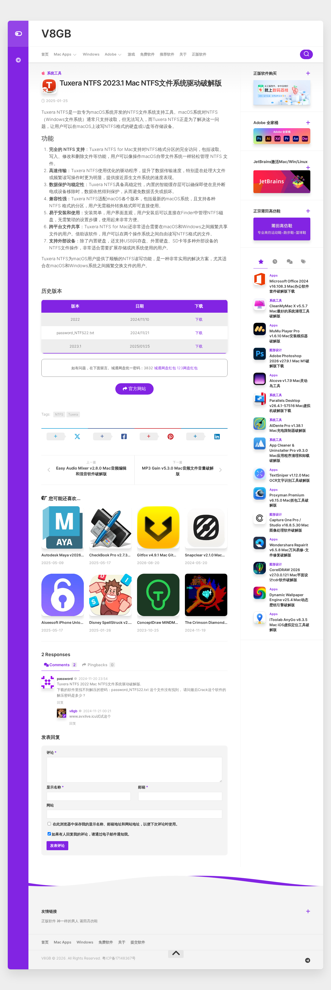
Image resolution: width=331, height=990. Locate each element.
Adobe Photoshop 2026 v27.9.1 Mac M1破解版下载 (289, 361)
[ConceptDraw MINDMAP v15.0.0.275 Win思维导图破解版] (158, 595)
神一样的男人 (68, 921)
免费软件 (147, 54)
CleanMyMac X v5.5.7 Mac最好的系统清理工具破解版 (289, 311)
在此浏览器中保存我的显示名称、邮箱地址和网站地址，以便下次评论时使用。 (116, 824)
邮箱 (143, 787)
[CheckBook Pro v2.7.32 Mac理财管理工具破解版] (110, 527)
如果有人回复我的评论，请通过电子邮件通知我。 (91, 834)
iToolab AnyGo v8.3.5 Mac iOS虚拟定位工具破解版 (289, 624)
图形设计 (275, 350)
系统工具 (54, 73)
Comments (62, 664)
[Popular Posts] (260, 262)
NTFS (59, 414)
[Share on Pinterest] (157, 436)
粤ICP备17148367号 (119, 958)
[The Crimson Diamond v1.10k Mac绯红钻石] (206, 595)
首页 (45, 54)
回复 (60, 702)
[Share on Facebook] (111, 436)
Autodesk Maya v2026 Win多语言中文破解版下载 (83, 555)
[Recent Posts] (275, 262)
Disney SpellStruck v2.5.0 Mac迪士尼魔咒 (125, 622)
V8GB (56, 33)
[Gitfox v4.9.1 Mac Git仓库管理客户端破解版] (158, 527)
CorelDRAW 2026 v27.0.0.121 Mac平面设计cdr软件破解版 (288, 574)
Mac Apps (62, 54)
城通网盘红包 (165, 368)
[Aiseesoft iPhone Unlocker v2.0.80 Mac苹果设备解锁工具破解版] (62, 595)
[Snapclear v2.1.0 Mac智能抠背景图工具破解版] (206, 527)
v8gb (73, 711)
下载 (198, 319)
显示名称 (55, 787)
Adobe (110, 54)
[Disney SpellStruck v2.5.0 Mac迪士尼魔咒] (110, 595)
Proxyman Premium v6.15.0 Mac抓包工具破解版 (289, 500)
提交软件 (138, 942)
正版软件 (199, 54)
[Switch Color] (18, 34)
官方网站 (136, 388)
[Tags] (303, 262)
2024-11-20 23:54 (93, 679)
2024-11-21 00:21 (97, 711)
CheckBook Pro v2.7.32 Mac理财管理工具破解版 (130, 555)
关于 (183, 54)
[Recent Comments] (289, 262)
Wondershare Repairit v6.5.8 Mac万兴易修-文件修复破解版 (289, 550)
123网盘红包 (187, 368)
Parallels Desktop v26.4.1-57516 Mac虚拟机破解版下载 (289, 405)
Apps (273, 275)
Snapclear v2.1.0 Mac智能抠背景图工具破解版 (223, 555)
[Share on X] (64, 436)
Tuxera (73, 414)
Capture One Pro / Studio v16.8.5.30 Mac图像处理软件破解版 (289, 525)
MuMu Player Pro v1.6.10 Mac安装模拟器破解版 (288, 336)
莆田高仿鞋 (89, 921)
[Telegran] (18, 60)
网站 (50, 805)
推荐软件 (167, 54)
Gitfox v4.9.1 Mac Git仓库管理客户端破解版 (173, 555)
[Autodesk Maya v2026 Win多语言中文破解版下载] (62, 527)
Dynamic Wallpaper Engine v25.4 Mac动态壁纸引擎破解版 (288, 600)
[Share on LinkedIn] (204, 436)
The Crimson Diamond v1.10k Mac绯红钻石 (222, 622)
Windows (91, 54)
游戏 (131, 54)
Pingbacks (101, 664)
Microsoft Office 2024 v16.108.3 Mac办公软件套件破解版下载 (289, 286)
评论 (52, 752)
